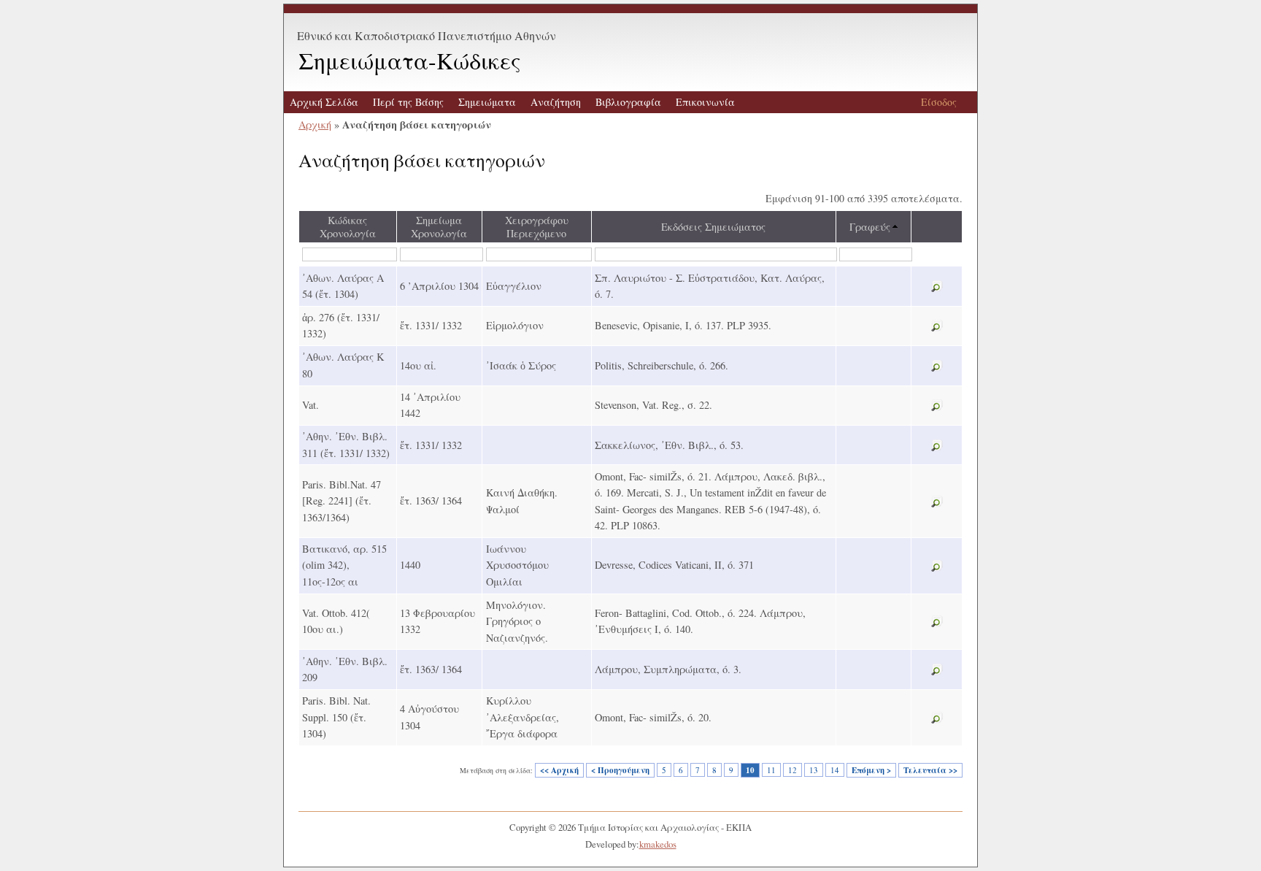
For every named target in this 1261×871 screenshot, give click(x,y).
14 (834, 769)
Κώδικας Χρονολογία (348, 226)
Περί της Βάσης (408, 102)
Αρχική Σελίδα (324, 102)
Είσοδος (939, 102)
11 (771, 769)
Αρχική (314, 124)
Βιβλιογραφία (628, 102)
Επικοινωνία (705, 102)
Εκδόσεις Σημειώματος (713, 227)
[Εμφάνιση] (937, 287)
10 (750, 770)
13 (813, 769)
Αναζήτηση (556, 102)
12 (792, 769)
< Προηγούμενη (620, 770)
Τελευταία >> (930, 770)
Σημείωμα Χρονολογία (439, 226)
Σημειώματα (487, 102)
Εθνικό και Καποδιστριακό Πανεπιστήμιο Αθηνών (426, 35)
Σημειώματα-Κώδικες (409, 60)
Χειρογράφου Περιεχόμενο (536, 226)
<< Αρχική (559, 770)
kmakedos (657, 844)
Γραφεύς (869, 227)
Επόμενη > (871, 770)
